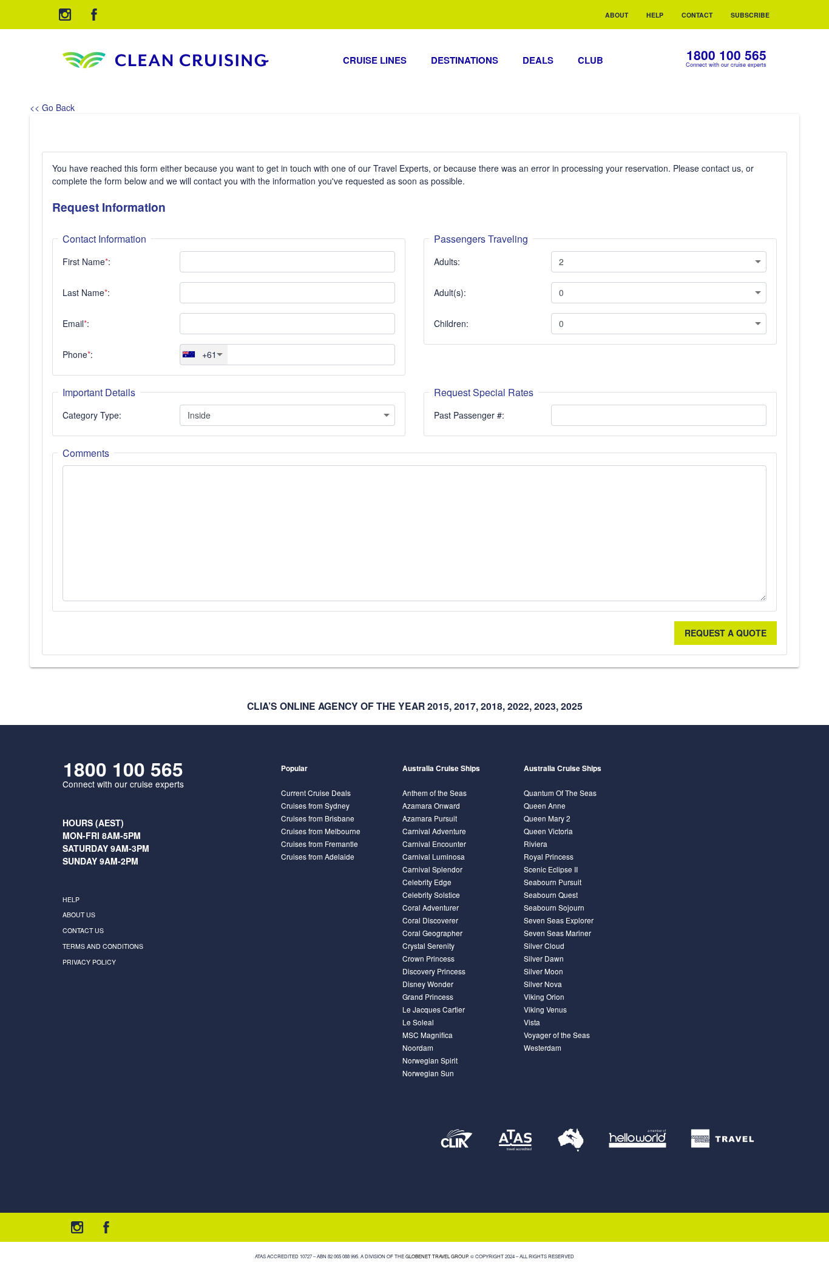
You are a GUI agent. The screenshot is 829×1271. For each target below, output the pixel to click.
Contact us (83, 930)
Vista (532, 1022)
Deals (538, 60)
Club (590, 60)
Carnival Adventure (434, 831)
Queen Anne (545, 805)
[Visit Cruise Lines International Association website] (457, 1140)
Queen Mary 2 (547, 818)
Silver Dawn (544, 958)
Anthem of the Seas (434, 792)
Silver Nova (543, 984)
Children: (451, 323)
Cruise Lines (375, 60)
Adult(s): (450, 292)
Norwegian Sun (428, 1073)
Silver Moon (543, 971)
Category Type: (92, 415)
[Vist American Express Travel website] (722, 1140)
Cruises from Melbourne (320, 831)
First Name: (86, 261)
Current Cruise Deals (316, 792)
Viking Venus (545, 1009)
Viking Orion (544, 996)
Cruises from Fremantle (319, 843)
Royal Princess (549, 856)
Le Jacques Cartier (433, 1009)
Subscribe (750, 14)
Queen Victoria (548, 831)
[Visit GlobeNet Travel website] (571, 1140)
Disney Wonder (427, 984)
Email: (76, 323)
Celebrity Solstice (431, 894)
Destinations (464, 60)
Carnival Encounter (434, 843)
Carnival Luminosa (433, 856)
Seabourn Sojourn (554, 907)
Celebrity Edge (427, 882)
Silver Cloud (544, 945)
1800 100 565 (726, 55)
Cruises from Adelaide (317, 856)
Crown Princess (428, 958)
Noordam (417, 1047)
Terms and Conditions (103, 946)
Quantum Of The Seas (560, 792)
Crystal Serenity (428, 945)
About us (79, 914)
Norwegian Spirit (430, 1060)
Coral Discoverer (430, 920)
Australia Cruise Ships (441, 768)
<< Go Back (52, 107)
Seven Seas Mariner (557, 933)
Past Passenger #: (469, 415)
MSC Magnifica (427, 1035)
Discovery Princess (433, 971)
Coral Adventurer (430, 907)
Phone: (78, 354)
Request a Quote (725, 633)
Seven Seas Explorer (559, 920)
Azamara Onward (431, 805)
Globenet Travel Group (436, 1256)
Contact (697, 14)
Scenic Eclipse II (551, 869)
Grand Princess (427, 996)
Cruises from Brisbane (317, 818)
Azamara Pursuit (429, 818)
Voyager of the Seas (557, 1035)
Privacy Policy (89, 961)
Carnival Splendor (432, 869)
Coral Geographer (432, 933)
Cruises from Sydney (315, 805)
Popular (294, 768)
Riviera (535, 843)
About (616, 14)
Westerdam (542, 1047)
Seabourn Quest (551, 894)
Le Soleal (418, 1022)
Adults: (447, 261)
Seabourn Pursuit (552, 882)
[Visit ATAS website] (515, 1140)
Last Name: (86, 292)
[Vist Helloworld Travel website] (637, 1140)
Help (654, 14)
